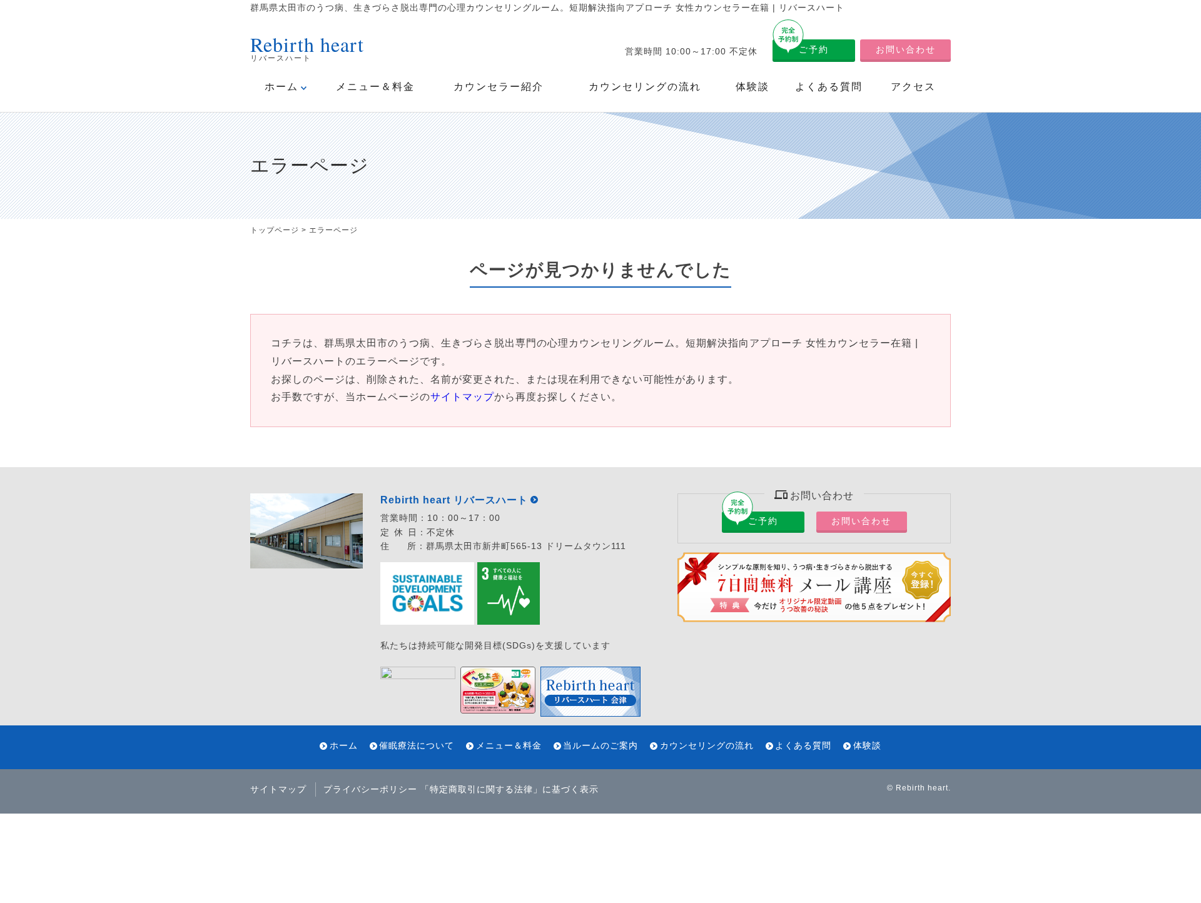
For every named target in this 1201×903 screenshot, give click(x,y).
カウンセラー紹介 (499, 86)
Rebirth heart (922, 788)
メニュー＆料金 (375, 86)
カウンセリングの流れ (645, 86)
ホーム (281, 86)
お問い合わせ (906, 49)
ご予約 (814, 49)
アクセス (913, 86)
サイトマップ (462, 396)
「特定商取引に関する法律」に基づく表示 (509, 789)
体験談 (752, 86)
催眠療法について (416, 745)
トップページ (274, 230)
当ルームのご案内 (600, 745)
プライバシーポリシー (370, 789)
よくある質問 (829, 86)
